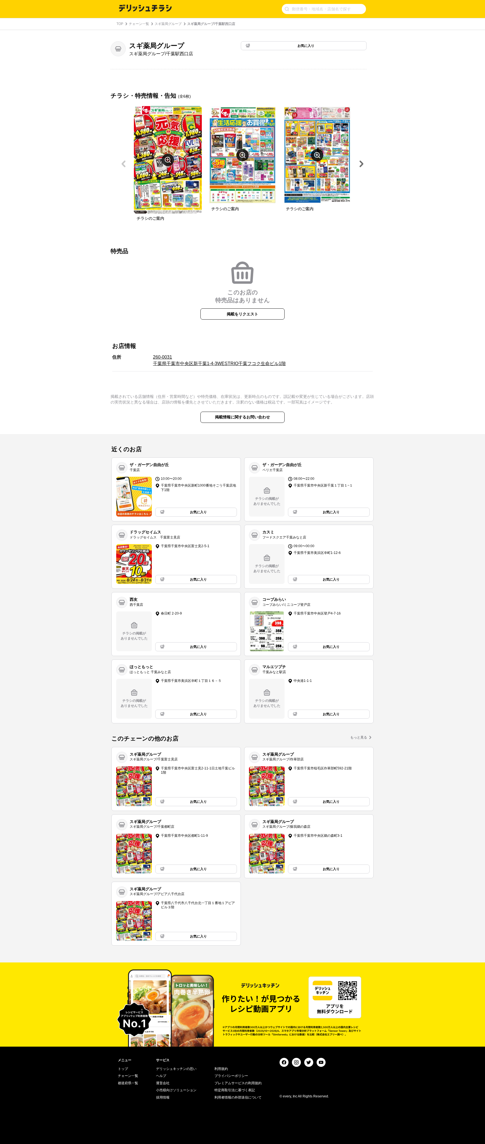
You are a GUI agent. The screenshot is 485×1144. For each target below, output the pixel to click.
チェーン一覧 (139, 24)
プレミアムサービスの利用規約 (238, 1083)
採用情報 (163, 1097)
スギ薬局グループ (168, 24)
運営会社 (163, 1083)
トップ (123, 1069)
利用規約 (221, 1069)
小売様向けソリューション (176, 1090)
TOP (119, 24)
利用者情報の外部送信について (238, 1097)
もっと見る (358, 737)
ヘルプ (161, 1076)
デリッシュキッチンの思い (176, 1069)
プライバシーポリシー (231, 1076)
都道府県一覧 (128, 1083)
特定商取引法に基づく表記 (234, 1090)
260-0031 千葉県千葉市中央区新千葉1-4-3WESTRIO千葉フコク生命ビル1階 (219, 360)
